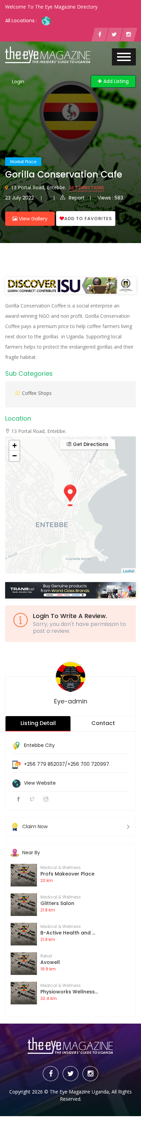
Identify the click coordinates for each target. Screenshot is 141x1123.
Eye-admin (70, 701)
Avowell (50, 962)
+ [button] (14, 445)
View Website (40, 783)
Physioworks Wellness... (69, 991)
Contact (103, 723)
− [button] (14, 455)
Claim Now (35, 826)
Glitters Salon (57, 903)
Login (18, 81)
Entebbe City (39, 745)
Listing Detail (38, 723)
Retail (46, 956)
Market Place (23, 162)
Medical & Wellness (60, 867)
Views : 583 (110, 197)
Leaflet (128, 570)
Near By (31, 852)
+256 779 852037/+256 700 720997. (67, 764)
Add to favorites (88, 218)
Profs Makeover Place (67, 873)
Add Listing (116, 81)
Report (77, 197)
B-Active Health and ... (67, 932)
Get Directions (86, 187)
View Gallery (32, 218)
